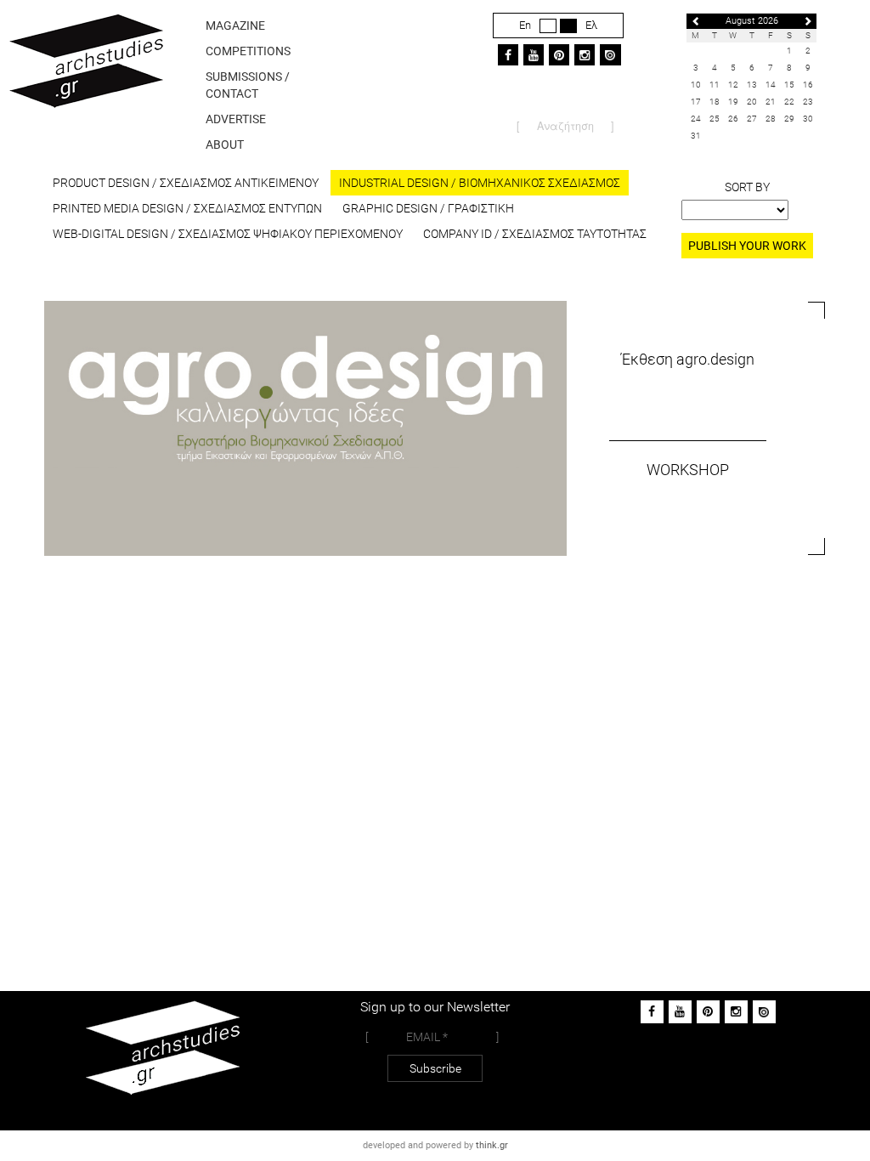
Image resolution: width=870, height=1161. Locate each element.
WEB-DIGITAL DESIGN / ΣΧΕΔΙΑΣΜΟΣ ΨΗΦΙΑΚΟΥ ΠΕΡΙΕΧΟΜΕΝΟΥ (228, 234)
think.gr (492, 1145)
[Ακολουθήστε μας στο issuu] (764, 1011)
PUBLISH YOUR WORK (747, 245)
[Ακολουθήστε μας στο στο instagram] (584, 54)
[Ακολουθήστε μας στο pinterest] (708, 1011)
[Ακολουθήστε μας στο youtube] (680, 1011)
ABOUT (225, 144)
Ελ (591, 25)
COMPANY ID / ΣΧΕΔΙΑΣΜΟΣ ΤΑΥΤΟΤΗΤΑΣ (535, 234)
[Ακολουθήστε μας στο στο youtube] (534, 54)
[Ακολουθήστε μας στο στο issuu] (610, 54)
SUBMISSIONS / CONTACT (248, 85)
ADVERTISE (236, 119)
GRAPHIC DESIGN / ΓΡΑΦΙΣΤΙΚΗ (428, 208)
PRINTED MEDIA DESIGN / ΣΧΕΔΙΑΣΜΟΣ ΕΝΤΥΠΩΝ (187, 208)
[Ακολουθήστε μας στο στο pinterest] (559, 54)
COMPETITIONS (248, 51)
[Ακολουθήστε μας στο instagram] (736, 1011)
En (525, 25)
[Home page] (85, 88)
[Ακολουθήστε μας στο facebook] (652, 1011)
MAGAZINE (235, 25)
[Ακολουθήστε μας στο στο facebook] (508, 54)
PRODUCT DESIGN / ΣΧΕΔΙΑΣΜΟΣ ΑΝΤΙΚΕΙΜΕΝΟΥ (186, 183)
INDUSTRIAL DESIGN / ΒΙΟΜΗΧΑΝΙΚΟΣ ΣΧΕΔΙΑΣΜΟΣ (479, 183)
